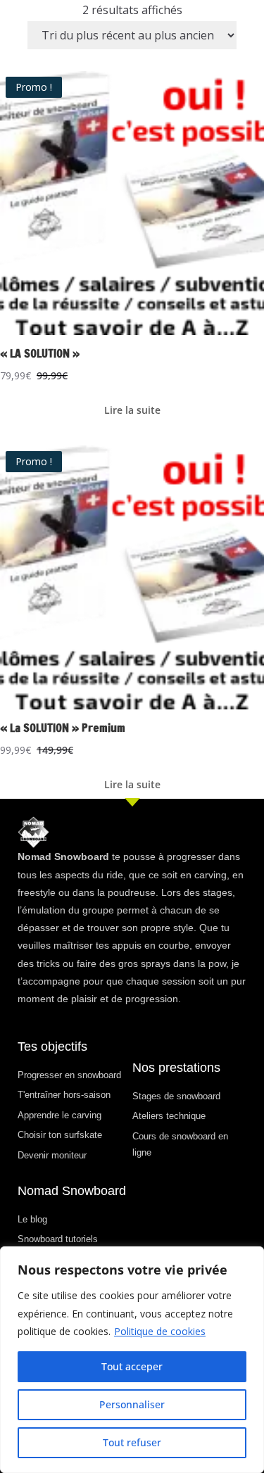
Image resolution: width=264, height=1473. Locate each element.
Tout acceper (132, 1366)
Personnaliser (132, 1404)
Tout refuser (132, 1442)
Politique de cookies (160, 1331)
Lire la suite (132, 410)
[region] (132, 1359)
